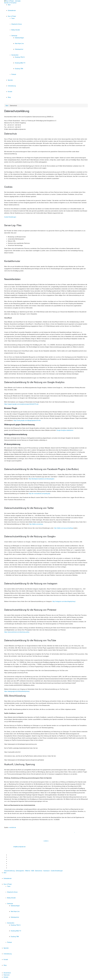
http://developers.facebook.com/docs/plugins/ (41, 479)
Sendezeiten (15, 55)
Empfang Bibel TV (20, 63)
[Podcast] (8, 866)
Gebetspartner (19, 49)
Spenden (10, 80)
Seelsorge (14, 35)
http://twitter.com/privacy (36, 524)
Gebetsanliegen (19, 38)
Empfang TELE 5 (20, 57)
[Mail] (8, 868)
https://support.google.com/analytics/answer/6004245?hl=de (21, 404)
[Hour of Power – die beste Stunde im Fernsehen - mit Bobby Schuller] (14, 2)
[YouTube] (8, 859)
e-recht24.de (12, 827)
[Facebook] (8, 855)
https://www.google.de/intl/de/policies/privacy (16, 691)
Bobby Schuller (15, 30)
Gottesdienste (12, 10)
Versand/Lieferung (9, 871)
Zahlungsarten (20, 871)
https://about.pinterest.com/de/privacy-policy (16, 632)
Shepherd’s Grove (16, 24)
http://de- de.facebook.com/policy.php (39, 493)
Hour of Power (12, 16)
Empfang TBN (19, 68)
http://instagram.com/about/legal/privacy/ (64, 601)
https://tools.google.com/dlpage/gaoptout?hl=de (27, 420)
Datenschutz (38, 871)
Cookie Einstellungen (10, 217)
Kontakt (10, 91)
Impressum (46, 871)
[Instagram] (8, 861)
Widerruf (27, 871)
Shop (9, 97)
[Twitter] (8, 857)
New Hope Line (19, 43)
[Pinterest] (8, 863)
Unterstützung (12, 86)
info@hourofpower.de (19, 846)
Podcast (13, 74)
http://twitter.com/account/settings (63, 528)
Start (9, 5)
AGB (32, 871)
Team (13, 18)
